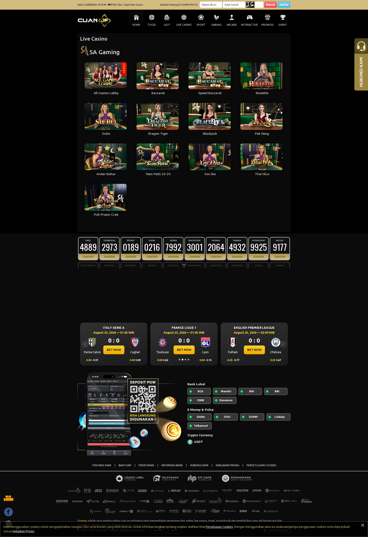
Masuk (270, 4)
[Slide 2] (182, 360)
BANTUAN (125, 465)
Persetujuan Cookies (219, 526)
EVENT (283, 24)
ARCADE (232, 24)
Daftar (284, 4)
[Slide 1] (179, 360)
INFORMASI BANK (172, 465)
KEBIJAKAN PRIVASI (227, 465)
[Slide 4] (188, 360)
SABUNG (216, 24)
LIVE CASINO (184, 24)
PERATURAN (146, 465)
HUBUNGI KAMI (199, 465)
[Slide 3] (185, 360)
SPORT (201, 24)
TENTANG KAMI (101, 465)
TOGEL (151, 24)
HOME (136, 24)
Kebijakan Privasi (23, 531)
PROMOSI (267, 24)
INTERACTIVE (249, 24)
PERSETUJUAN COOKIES (261, 465)
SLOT (167, 24)
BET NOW (119, 349)
